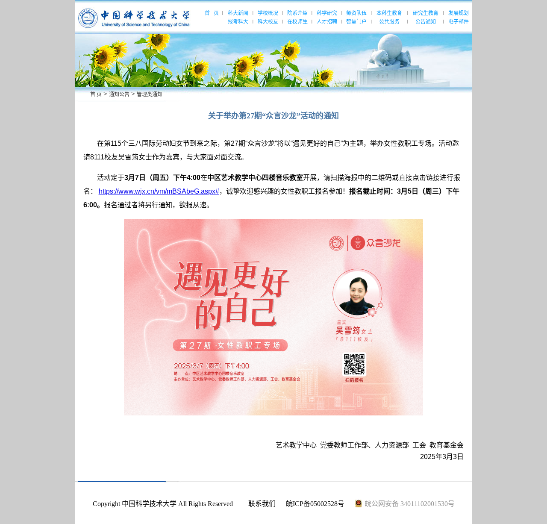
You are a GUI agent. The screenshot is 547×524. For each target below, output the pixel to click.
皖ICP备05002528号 (315, 503)
